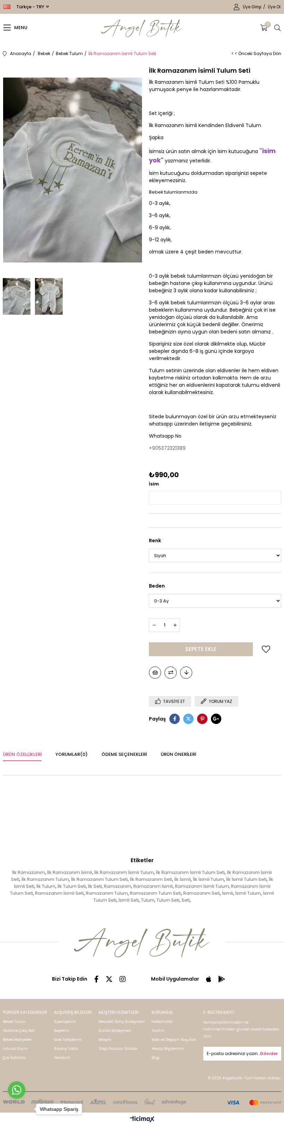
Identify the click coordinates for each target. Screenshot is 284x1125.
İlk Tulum (45, 886)
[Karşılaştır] (171, 673)
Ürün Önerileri (178, 754)
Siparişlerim (65, 1021)
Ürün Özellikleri (22, 754)
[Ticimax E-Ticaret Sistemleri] (142, 1119)
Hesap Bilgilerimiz (168, 1048)
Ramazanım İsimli (153, 886)
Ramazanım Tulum (107, 893)
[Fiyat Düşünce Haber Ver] (186, 673)
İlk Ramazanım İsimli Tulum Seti (190, 872)
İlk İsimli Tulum (208, 879)
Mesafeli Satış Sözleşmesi (122, 1021)
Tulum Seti (168, 900)
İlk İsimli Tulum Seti (246, 879)
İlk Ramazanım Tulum (45, 879)
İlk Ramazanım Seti (151, 879)
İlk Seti (95, 886)
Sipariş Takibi (66, 1048)
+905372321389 (167, 448)
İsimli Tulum (248, 893)
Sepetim (61, 1030)
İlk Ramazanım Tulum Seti (99, 879)
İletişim (105, 1039)
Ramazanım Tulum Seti (155, 893)
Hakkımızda (162, 1021)
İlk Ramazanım (28, 872)
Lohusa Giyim (15, 1048)
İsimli (227, 893)
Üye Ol (274, 7)
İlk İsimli (182, 879)
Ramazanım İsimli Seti (59, 893)
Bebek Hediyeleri (17, 1039)
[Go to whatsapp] (16, 1090)
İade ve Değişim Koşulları (174, 1039)
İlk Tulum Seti (71, 886)
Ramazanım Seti (201, 893)
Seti (185, 900)
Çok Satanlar (14, 1057)
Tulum (147, 900)
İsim (154, 484)
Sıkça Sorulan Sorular (118, 1048)
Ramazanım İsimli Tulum (202, 886)
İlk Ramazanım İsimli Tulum (124, 872)
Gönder (269, 1053)
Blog (155, 1057)
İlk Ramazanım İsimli (69, 872)
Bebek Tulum (14, 1021)
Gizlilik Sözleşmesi (115, 1030)
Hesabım (62, 1057)
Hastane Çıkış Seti (19, 1030)
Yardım (158, 1030)
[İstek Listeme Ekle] (155, 673)
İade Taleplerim (68, 1039)
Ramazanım (117, 886)
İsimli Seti (128, 900)
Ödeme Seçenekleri (124, 754)
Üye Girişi (253, 7)
